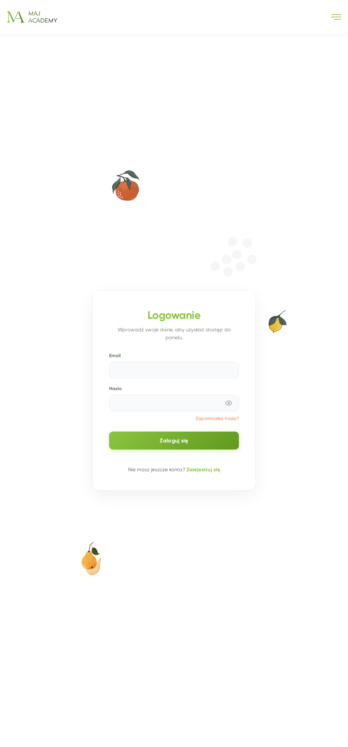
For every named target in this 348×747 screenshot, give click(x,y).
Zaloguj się (174, 440)
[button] (336, 17)
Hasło (115, 388)
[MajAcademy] (32, 17)
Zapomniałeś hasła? (217, 418)
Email (115, 355)
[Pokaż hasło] (229, 403)
